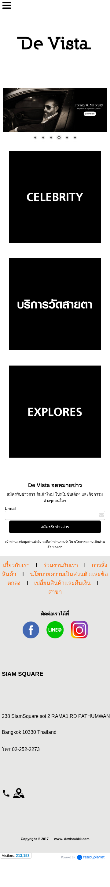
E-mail (10, 508)
